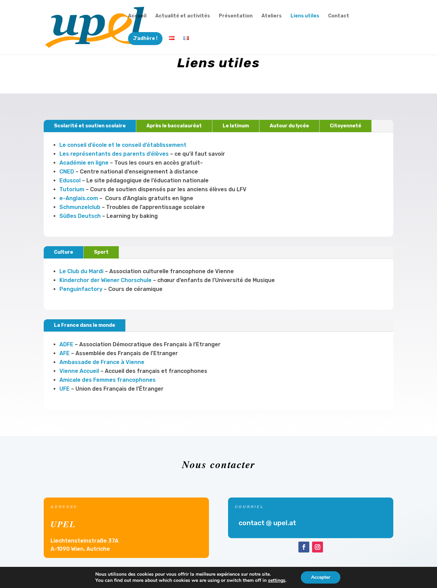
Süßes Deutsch (80, 216)
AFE (64, 353)
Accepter (320, 577)
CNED (66, 171)
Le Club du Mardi (81, 271)
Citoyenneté (345, 126)
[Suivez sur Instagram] (317, 547)
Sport (101, 252)
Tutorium (71, 189)
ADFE (66, 344)
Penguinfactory (80, 289)
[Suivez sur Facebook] (303, 547)
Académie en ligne (84, 162)
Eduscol (70, 180)
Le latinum (236, 126)
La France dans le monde (84, 325)
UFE (64, 389)
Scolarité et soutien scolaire (90, 126)
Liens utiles (305, 16)
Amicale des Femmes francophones (107, 380)
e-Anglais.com (78, 198)
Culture (63, 252)
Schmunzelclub (79, 207)
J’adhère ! (145, 38)
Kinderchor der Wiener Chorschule (105, 280)
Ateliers (272, 16)
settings (276, 580)
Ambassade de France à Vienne (101, 362)
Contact (338, 16)
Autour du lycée (289, 126)
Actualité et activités (182, 16)
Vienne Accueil (79, 371)
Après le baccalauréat (174, 126)
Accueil (137, 16)
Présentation (236, 16)
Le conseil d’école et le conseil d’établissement (122, 145)
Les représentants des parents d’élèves (114, 154)
